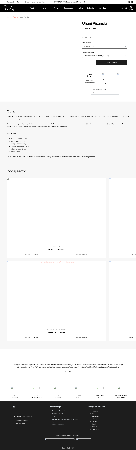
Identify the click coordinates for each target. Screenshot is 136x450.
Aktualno (102, 8)
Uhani (45, 8)
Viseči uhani (56, 247)
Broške (80, 8)
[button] (8, 369)
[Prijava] (126, 8)
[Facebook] (129, 2)
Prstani (57, 8)
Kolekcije (90, 8)
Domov (9, 17)
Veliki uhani (51, 329)
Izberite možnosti (81, 255)
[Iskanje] (122, 8)
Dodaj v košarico (111, 62)
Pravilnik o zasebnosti (73, 435)
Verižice (33, 8)
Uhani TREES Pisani (56, 332)
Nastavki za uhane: (88, 52)
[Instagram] (132, 2)
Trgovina (15, 17)
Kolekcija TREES (61, 329)
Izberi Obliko (86, 42)
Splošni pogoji (60, 435)
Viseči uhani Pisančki (56, 249)
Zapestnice (68, 8)
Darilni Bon (95, 416)
